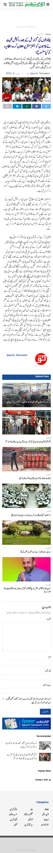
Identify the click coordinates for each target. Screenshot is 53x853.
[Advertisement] (26, 15)
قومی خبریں (40, 34)
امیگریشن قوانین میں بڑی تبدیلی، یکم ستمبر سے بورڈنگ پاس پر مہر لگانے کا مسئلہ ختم (28, 441)
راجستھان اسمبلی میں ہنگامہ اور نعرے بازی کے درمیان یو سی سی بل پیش (31, 515)
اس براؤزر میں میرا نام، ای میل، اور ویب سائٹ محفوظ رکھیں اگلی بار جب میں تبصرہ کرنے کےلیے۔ (28, 700)
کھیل (15, 825)
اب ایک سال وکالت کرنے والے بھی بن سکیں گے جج (36, 551)
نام (49, 657)
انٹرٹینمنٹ (45, 825)
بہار (31, 809)
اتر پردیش (45, 814)
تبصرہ (48, 619)
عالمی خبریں (13, 809)
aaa (47, 809)
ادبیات (46, 819)
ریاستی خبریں (28, 825)
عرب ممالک (13, 814)
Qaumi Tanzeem (40, 73)
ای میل (47, 671)
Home (48, 34)
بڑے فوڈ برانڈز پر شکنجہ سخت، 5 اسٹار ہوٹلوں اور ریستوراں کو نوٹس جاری (27, 402)
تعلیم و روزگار (28, 814)
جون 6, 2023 (13, 73)
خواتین (30, 819)
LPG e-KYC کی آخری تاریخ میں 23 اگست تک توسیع (35, 478)
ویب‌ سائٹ (47, 685)
